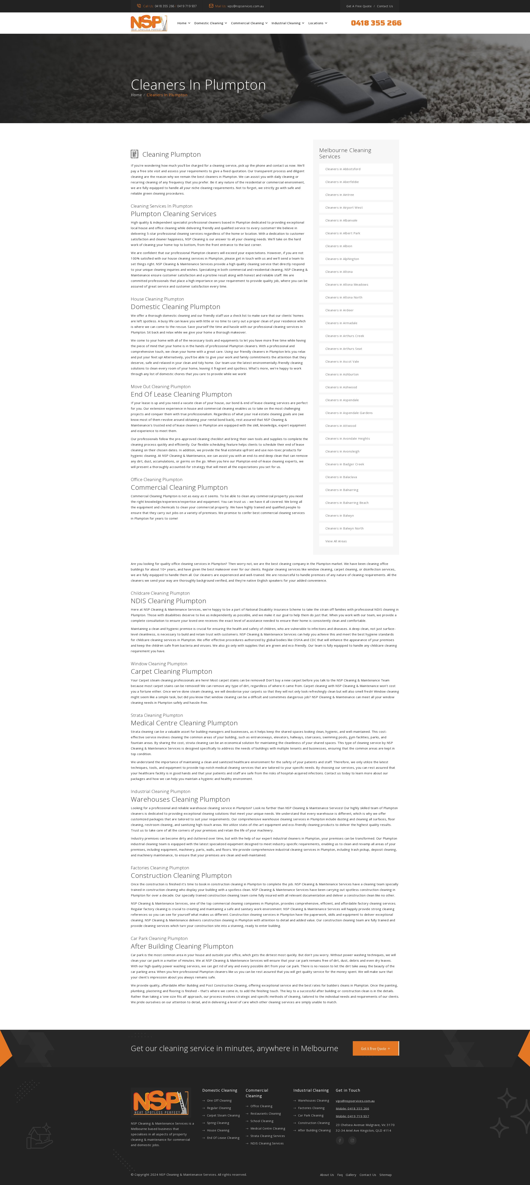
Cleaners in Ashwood (341, 387)
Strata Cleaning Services (268, 1136)
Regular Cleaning (219, 1108)
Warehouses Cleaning (313, 1100)
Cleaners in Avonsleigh (342, 451)
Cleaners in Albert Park (342, 233)
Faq (340, 1175)
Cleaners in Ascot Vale (342, 361)
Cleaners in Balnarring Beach (347, 502)
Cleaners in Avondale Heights (347, 438)
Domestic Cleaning (208, 23)
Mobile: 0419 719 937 (352, 1116)
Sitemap (385, 1175)
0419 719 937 (187, 6)
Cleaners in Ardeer (339, 310)
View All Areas (336, 541)
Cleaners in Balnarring (341, 490)
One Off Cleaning (219, 1100)
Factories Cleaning (311, 1108)
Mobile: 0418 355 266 (352, 1108)
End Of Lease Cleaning (223, 1138)
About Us (327, 1175)
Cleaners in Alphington (342, 259)
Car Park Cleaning (310, 1115)
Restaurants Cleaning (266, 1113)
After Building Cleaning (314, 1130)
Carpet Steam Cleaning (223, 1115)
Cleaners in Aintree (339, 194)
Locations (316, 23)
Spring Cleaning (218, 1123)
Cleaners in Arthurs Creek (344, 336)
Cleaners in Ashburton (342, 374)
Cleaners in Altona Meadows (346, 284)
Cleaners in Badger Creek (344, 464)
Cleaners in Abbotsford (342, 169)
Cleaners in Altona (339, 271)
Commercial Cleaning (247, 23)
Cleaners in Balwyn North (344, 528)
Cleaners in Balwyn (339, 515)
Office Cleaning (261, 1106)
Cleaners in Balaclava (341, 477)
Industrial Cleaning (286, 23)
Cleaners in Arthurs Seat (343, 348)
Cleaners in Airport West (344, 207)
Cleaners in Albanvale (341, 220)
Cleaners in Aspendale (342, 400)
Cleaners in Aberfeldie (342, 182)
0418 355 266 (164, 6)
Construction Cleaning (314, 1123)
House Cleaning (218, 1130)
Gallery (351, 1175)
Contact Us (385, 6)
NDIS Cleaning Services (267, 1143)
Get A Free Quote (359, 6)
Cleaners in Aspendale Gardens (349, 413)
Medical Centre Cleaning (268, 1128)
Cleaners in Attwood (340, 425)
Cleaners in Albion (338, 246)
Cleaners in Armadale (341, 323)
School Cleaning (262, 1121)
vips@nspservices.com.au (246, 6)
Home (182, 23)
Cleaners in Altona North (343, 297)
